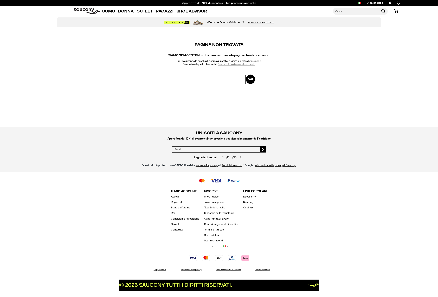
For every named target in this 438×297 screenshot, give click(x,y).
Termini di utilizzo (214, 229)
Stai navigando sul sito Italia (213, 246)
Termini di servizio (232, 165)
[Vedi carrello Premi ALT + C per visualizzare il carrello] (396, 11)
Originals (248, 207)
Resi (173, 213)
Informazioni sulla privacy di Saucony (275, 165)
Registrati (177, 202)
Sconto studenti (213, 240)
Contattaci (177, 229)
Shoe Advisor (192, 11)
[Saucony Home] (87, 11)
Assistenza (375, 3)
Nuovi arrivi (249, 196)
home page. (255, 61)
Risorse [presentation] (211, 191)
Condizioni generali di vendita (221, 224)
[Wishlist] (398, 3)
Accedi (175, 196)
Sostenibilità (211, 235)
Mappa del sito (160, 270)
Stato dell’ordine (180, 207)
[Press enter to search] (383, 11)
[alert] (219, 145)
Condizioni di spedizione (185, 218)
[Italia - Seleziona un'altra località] (359, 3)
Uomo (108, 11)
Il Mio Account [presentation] (184, 191)
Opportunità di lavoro (216, 218)
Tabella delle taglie (214, 207)
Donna (125, 11)
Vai (250, 79)
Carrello (175, 224)
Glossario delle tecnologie (219, 213)
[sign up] (263, 149)
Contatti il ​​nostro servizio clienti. (236, 64)
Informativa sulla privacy (191, 270)
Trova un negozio (214, 202)
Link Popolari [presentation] (255, 191)
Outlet (145, 11)
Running (248, 202)
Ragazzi (164, 11)
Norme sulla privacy (207, 165)
